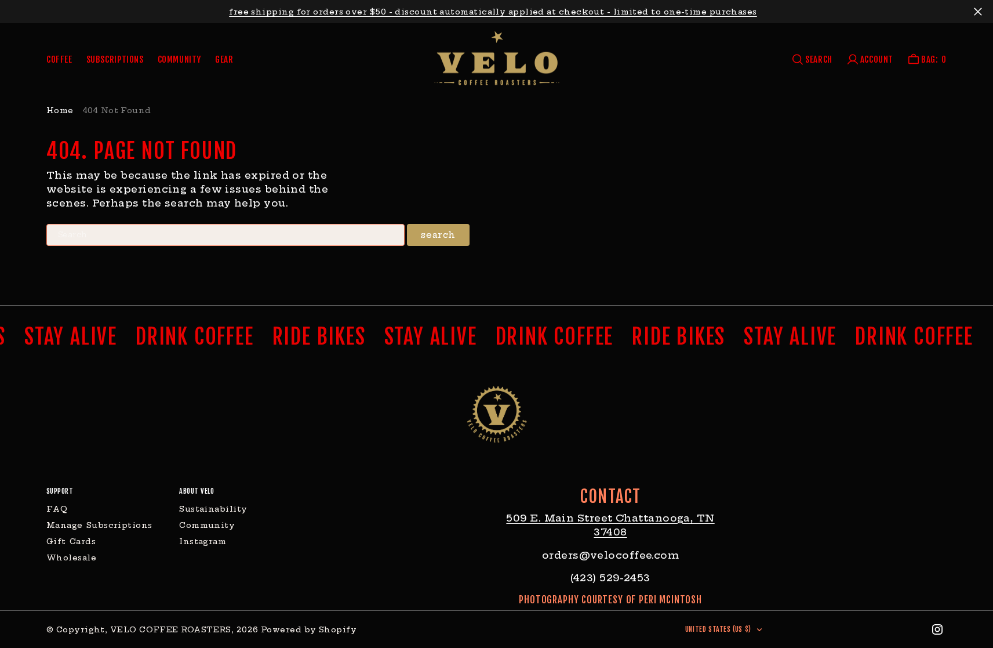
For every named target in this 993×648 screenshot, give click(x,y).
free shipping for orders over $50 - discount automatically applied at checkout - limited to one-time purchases (493, 11)
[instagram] (937, 629)
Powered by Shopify (309, 629)
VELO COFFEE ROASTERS (170, 629)
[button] (869, 59)
